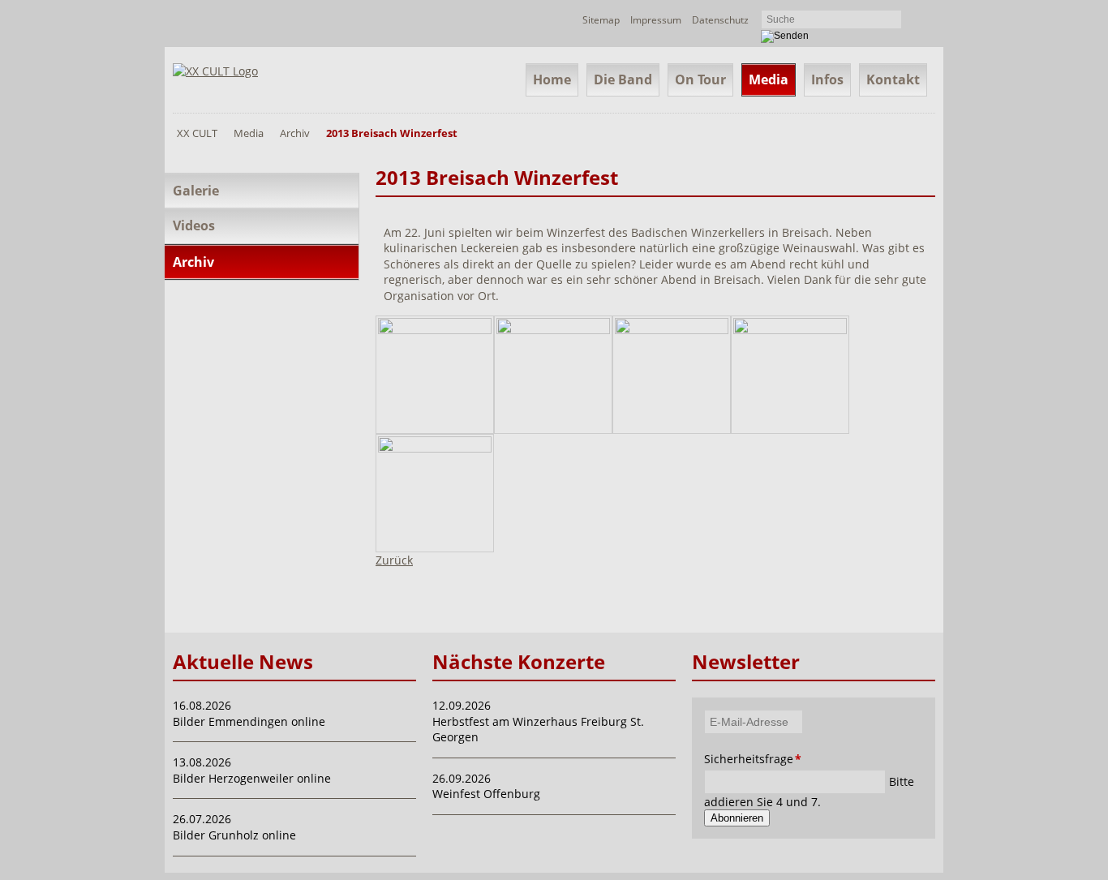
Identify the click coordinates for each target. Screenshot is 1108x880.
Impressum (655, 20)
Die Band (623, 79)
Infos (827, 79)
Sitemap (601, 20)
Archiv (295, 133)
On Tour (700, 79)
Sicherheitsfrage (726, 758)
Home (552, 79)
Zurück (394, 560)
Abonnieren (737, 818)
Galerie (196, 191)
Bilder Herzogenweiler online (252, 778)
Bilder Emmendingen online (249, 721)
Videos (194, 225)
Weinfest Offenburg (486, 793)
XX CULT (197, 133)
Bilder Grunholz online (234, 835)
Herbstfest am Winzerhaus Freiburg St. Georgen (538, 729)
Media (768, 79)
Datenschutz (720, 20)
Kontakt (893, 79)
